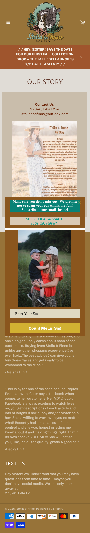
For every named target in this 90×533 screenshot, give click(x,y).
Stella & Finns (25, 508)
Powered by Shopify (49, 508)
